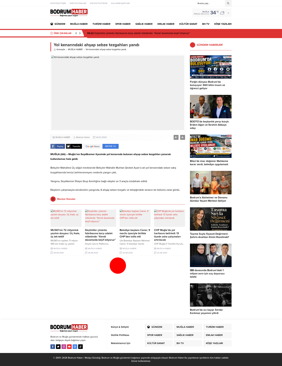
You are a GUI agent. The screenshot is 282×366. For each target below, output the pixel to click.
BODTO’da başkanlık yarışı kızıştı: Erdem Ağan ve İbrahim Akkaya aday (209, 125)
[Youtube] (69, 346)
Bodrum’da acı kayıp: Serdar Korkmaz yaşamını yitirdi (206, 311)
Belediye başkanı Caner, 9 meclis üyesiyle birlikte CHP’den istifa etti (135, 233)
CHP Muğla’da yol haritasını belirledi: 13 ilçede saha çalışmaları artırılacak (167, 235)
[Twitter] (58, 346)
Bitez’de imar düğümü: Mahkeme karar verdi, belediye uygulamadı (209, 162)
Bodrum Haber (83, 137)
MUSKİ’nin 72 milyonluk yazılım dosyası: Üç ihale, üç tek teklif (65, 233)
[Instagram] (64, 346)
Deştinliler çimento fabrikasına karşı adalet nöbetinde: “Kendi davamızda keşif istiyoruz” (138, 33)
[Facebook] (52, 346)
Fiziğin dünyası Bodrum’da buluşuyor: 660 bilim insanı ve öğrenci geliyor (207, 85)
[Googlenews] (75, 346)
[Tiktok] (80, 346)
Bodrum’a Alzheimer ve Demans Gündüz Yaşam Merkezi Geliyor (208, 199)
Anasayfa (60, 49)
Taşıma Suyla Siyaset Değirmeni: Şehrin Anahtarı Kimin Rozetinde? (209, 235)
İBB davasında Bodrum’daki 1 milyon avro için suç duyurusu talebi (207, 273)
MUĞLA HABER (75, 49)
